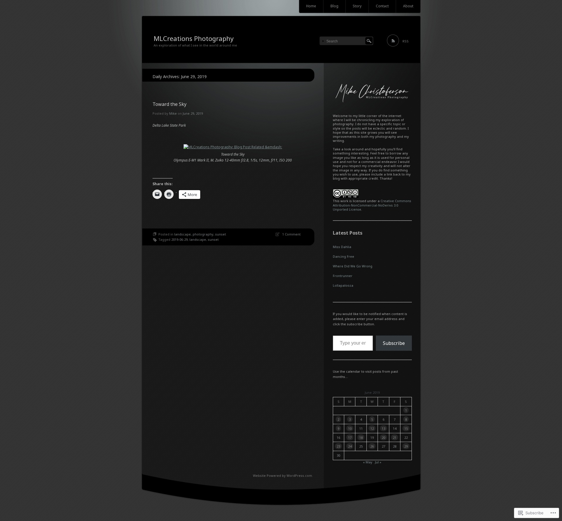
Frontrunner (342, 276)
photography (203, 234)
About (408, 6)
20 (383, 437)
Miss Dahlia (342, 247)
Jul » (378, 462)
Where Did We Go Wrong (352, 266)
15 (406, 428)
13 (383, 428)
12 (372, 428)
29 (406, 446)
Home (311, 6)
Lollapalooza (343, 285)
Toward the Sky (169, 104)
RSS (405, 41)
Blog (334, 6)
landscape (182, 234)
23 (338, 446)
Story (357, 6)
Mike (173, 113)
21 (394, 437)
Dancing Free (343, 256)
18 (361, 437)
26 (372, 446)
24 (350, 446)
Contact (382, 6)
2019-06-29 (179, 239)
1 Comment (291, 234)
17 (350, 437)
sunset (220, 234)
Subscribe (394, 343)
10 (350, 428)
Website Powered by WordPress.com (282, 475)
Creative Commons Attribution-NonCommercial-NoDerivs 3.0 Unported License (372, 205)
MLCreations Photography (194, 38)
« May (367, 462)
